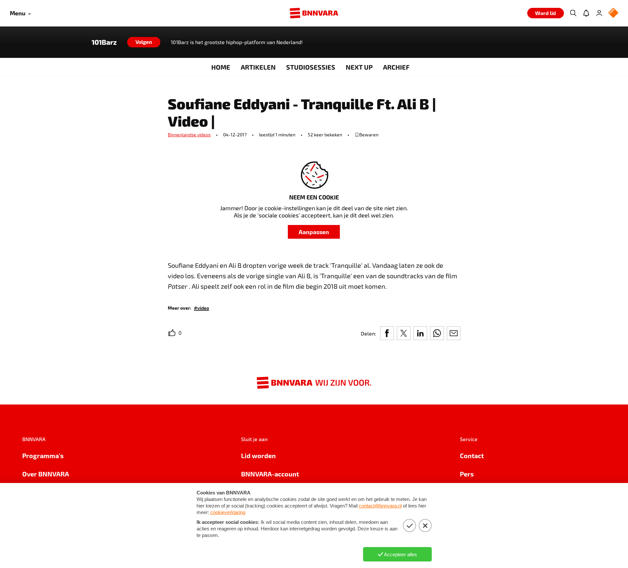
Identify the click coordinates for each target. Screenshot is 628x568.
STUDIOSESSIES (310, 67)
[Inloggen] (599, 13)
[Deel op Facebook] (386, 333)
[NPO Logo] (613, 13)
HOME (220, 67)
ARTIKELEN (258, 67)
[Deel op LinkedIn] (420, 333)
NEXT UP (359, 67)
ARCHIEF (396, 67)
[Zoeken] (573, 13)
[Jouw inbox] (586, 13)
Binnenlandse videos (189, 134)
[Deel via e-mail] (453, 333)
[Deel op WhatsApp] (437, 333)
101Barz (104, 42)
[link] (201, 307)
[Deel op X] (403, 333)
